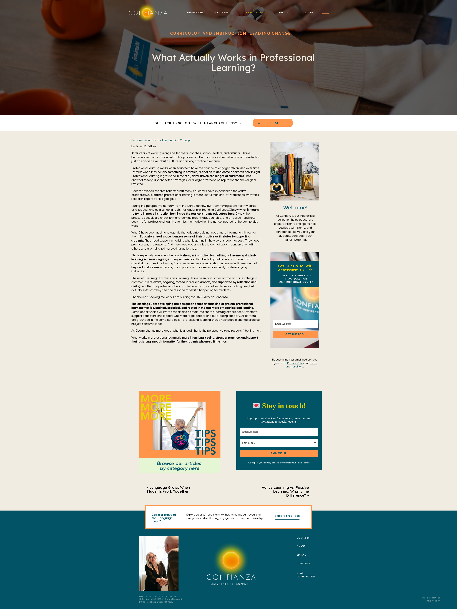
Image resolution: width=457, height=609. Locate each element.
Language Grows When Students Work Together (168, 489)
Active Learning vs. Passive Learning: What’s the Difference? (285, 491)
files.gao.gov (166, 199)
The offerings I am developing (152, 304)
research (237, 330)
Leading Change (270, 33)
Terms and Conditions (302, 365)
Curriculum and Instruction (208, 33)
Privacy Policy (295, 363)
